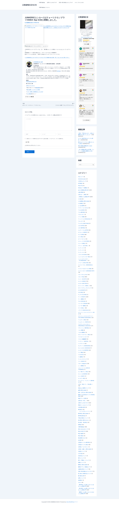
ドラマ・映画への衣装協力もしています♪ (35, 91)
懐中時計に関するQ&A (83, 413)
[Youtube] (31, 96)
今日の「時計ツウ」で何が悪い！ (85, 384)
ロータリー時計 (81, 378)
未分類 (79, 440)
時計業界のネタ (81, 438)
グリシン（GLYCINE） (83, 245)
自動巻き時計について (83, 469)
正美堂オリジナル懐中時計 (84, 442)
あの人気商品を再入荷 (83, 190)
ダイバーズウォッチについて (84, 288)
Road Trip (80, 185)
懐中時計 (80, 409)
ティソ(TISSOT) (81, 296)
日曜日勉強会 (42, 2)
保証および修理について (83, 388)
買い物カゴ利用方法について (84, 473)
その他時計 (80, 203)
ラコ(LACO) (81, 354)
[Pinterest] (33, 96)
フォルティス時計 (82, 319)
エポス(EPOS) (81, 225)
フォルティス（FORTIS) (83, 322)
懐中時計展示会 (81, 415)
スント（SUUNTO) (82, 279)
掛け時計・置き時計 (82, 422)
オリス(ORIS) (81, 234)
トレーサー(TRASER (82, 303)
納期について (81, 462)
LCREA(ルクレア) (82, 181)
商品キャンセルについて (83, 405)
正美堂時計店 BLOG (29, 5)
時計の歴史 (80, 435)
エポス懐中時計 (81, 227)
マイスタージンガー (82, 336)
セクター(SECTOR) (82, 283)
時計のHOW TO (81, 431)
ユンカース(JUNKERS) (83, 350)
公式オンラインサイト (30, 85)
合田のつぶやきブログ (52, 2)
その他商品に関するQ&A (83, 201)
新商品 (79, 424)
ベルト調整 (80, 330)
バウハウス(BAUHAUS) (83, 310)
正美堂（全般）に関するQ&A (84, 449)
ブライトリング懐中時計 (83, 328)
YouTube (58, 70)
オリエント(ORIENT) (83, 232)
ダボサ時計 (80, 292)
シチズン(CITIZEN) (82, 254)
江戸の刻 (80, 453)
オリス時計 (80, 236)
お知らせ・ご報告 (82, 194)
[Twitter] (29, 96)
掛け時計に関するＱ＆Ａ (83, 420)
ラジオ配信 (29, 93)
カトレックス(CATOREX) (83, 241)
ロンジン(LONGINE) (82, 374)
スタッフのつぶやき (79, 2)
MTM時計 (80, 183)
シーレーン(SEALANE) (83, 262)
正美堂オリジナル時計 (83, 444)
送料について (81, 478)
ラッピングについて (82, 359)
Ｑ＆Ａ (79, 482)
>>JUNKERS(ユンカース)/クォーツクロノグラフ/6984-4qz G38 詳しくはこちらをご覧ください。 (47, 57)
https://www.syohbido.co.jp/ (86, 37)
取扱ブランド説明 (82, 398)
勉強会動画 (38, 87)
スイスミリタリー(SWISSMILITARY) (86, 270)
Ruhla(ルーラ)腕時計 (82, 187)
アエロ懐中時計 (81, 212)
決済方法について (82, 455)
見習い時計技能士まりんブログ (66, 2)
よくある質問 (81, 205)
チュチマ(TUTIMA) (82, 294)
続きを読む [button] (81, 58)
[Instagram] (27, 96)
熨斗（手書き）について (83, 460)
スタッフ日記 (81, 276)
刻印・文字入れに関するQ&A (84, 392)
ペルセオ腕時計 (81, 332)
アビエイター (81, 214)
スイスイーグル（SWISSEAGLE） (85, 265)
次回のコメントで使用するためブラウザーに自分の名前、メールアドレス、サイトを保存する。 (45, 138)
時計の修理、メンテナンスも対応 (33, 89)
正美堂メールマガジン (83, 446)
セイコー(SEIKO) (82, 281)
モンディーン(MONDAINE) (84, 345)
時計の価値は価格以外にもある (85, 145)
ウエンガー (80, 221)
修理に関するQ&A (82, 390)
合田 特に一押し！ (82, 400)
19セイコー (80, 176)
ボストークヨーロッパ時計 (84, 334)
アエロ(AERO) (81, 210)
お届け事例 (80, 192)
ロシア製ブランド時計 (83, 371)
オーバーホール (81, 239)
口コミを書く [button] (87, 44)
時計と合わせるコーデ (83, 429)
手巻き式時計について (83, 418)
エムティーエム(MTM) (83, 230)
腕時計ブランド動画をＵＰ (84, 466)
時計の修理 (80, 433)
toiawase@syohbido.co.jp (31, 81)
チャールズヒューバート (84, 411)
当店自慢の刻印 (81, 407)
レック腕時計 (81, 365)
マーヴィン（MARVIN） (83, 341)
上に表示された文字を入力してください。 (33, 145)
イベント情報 (81, 216)
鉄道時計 (80, 480)
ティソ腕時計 (81, 299)
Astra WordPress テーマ (71, 502)
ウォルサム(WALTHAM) (83, 223)
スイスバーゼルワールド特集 (84, 268)
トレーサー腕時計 (82, 305)
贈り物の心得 (81, 475)
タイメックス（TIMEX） (83, 285)
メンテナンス (81, 343)
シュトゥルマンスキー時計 (84, 256)
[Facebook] (26, 96)
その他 (79, 199)
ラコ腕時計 (80, 356)
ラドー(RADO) (81, 361)
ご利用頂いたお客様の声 (83, 196)
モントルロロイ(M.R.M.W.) (84, 348)
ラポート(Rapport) (82, 363)
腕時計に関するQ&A (82, 464)
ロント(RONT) (81, 376)
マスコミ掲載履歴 (82, 339)
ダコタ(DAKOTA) (82, 290)
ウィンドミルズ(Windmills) (84, 219)
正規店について (81, 451)
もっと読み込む (86, 120)
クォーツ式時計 (81, 243)
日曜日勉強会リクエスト (44, 7)
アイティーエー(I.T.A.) (83, 207)
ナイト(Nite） (81, 308)
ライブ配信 (80, 352)
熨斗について (81, 458)
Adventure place (82, 179)
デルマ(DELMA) (81, 301)
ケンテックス (81, 247)
